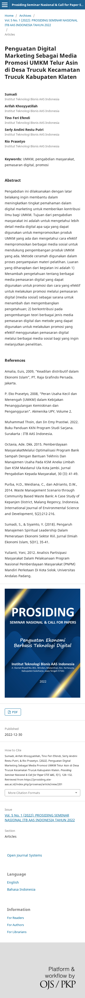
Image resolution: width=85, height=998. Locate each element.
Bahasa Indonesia (21, 889)
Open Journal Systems (24, 855)
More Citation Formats (24, 793)
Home (9, 15)
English (13, 882)
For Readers (15, 918)
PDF (14, 712)
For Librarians (16, 932)
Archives (25, 15)
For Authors (15, 925)
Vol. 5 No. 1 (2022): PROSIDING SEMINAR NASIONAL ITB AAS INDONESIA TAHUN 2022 (41, 22)
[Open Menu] (4, 4)
